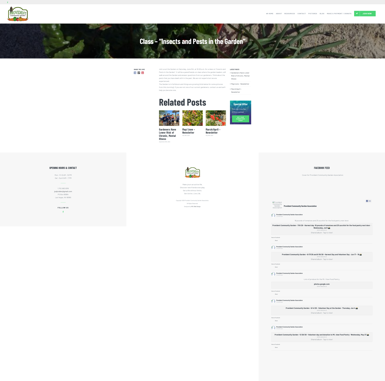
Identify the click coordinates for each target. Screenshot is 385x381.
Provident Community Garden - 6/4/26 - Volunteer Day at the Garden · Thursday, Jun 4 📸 (322, 308)
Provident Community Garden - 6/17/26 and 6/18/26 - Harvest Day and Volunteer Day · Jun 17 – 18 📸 (322, 254)
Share (276, 240)
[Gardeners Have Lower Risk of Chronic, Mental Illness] (169, 118)
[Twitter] (139, 73)
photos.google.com (322, 284)
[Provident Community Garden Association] (277, 205)
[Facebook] (135, 73)
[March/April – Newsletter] (216, 118)
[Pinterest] (142, 73)
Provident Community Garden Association (289, 214)
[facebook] (63, 212)
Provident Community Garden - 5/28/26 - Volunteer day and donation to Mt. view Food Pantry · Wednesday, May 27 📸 (322, 335)
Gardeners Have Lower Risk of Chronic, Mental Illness (167, 134)
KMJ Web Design (196, 206)
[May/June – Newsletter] (192, 118)
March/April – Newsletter (213, 131)
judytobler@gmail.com (63, 191)
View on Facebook (275, 237)
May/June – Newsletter (188, 131)
